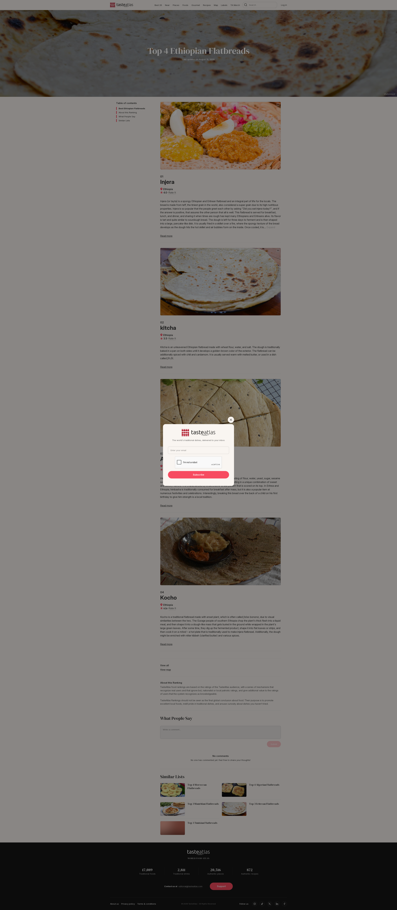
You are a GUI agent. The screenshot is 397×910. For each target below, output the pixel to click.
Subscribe (198, 474)
